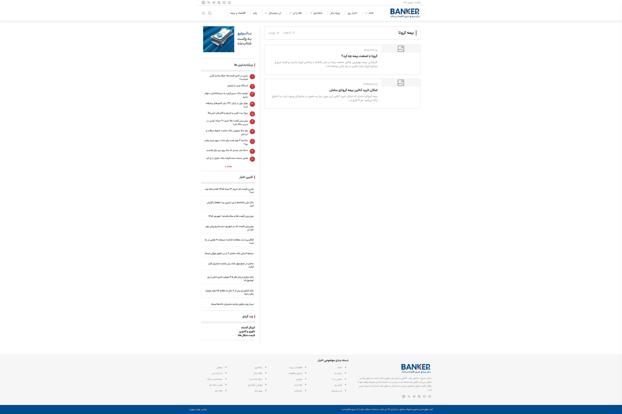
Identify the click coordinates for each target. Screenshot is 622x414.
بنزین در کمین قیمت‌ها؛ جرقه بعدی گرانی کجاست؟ (229, 77)
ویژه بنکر (335, 13)
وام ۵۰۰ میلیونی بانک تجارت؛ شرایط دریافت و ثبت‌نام (227, 132)
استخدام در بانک (214, 379)
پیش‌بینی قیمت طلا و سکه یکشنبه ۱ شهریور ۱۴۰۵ (231, 216)
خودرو (299, 379)
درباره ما (338, 373)
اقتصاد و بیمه (237, 13)
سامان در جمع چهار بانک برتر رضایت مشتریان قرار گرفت (231, 265)
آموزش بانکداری (255, 385)
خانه (371, 13)
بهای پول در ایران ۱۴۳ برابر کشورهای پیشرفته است (227, 105)
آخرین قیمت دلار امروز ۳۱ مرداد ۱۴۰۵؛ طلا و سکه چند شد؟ (229, 190)
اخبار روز (352, 13)
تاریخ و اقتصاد (295, 373)
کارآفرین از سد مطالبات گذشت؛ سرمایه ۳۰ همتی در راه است (229, 241)
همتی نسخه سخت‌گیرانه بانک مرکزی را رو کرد (227, 158)
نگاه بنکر (218, 391)
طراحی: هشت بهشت (198, 409)
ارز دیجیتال (275, 13)
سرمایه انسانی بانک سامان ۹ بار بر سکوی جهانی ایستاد (229, 253)
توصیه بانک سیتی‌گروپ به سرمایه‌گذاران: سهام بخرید (226, 95)
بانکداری (318, 13)
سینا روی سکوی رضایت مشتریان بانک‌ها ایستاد (232, 304)
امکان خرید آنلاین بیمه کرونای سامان (353, 90)
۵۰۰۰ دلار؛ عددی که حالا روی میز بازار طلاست (227, 150)
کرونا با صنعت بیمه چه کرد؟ (359, 56)
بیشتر (229, 166)
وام (255, 13)
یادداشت (298, 391)
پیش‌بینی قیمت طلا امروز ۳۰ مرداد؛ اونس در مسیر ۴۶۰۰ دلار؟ (227, 122)
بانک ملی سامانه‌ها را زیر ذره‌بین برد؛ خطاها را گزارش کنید (230, 204)
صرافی (219, 367)
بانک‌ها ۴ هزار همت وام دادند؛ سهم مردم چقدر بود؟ (226, 142)
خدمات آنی (217, 373)
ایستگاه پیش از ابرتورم (238, 85)
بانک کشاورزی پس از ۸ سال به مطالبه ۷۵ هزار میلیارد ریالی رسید (229, 292)
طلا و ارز (297, 13)
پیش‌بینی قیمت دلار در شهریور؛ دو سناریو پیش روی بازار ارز (230, 228)
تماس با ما (337, 379)
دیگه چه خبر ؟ (255, 379)
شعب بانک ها (215, 385)
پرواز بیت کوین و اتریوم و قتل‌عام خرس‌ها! (228, 113)
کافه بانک (257, 373)
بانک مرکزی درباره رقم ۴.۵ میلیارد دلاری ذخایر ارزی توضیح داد (230, 278)
